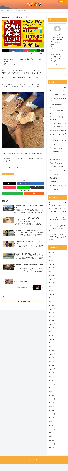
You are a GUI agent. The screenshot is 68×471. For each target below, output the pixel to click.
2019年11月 (52, 433)
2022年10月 (52, 301)
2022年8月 (52, 309)
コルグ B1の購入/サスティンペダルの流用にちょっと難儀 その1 (57, 220)
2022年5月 (52, 320)
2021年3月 (52, 373)
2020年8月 (52, 399)
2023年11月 (52, 260)
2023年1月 (52, 290)
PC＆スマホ (58, 182)
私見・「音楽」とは (58, 163)
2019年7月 (52, 448)
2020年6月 (52, 406)
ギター (57, 87)
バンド (57, 155)
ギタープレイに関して (58, 148)
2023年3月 (52, 283)
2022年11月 (52, 298)
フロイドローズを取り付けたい (58, 100)
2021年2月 (52, 376)
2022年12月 (52, 294)
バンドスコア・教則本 (58, 167)
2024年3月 (52, 253)
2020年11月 (52, 388)
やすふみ (57, 35)
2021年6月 (52, 361)
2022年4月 (52, 324)
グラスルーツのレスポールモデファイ (58, 118)
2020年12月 (52, 384)
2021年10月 (52, 346)
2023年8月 (52, 268)
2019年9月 (52, 440)
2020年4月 (52, 414)
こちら (54, 61)
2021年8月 (52, 354)
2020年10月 (52, 391)
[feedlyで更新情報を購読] (12, 193)
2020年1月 (52, 425)
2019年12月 (52, 429)
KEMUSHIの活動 (58, 159)
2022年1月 (52, 335)
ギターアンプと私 (57, 144)
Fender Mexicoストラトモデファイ (58, 106)
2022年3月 (52, 328)
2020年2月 (52, 421)
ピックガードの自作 (58, 127)
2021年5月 (52, 365)
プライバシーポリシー (34, 459)
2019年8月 (52, 444)
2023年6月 (52, 275)
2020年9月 (52, 395)
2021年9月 (52, 350)
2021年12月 (52, 339)
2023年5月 (52, 279)
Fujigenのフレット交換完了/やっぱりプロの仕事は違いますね (57, 228)
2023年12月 (52, 256)
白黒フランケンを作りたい (58, 136)
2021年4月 (52, 369)
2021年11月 (52, 343)
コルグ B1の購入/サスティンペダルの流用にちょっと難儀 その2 (57, 211)
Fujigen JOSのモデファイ (58, 94)
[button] (40, 50)
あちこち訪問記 (58, 174)
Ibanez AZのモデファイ (58, 91)
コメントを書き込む (23, 301)
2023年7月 (52, 271)
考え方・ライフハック (58, 185)
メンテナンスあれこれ (58, 123)
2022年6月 (52, 316)
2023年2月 (52, 286)
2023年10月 (52, 264)
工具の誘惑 (58, 178)
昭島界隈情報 (10, 174)
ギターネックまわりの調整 (58, 131)
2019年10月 (52, 436)
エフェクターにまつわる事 (58, 141)
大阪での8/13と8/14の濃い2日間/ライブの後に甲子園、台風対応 (57, 237)
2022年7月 (52, 313)
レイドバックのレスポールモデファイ (58, 112)
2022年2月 (52, 331)
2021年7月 (52, 358)
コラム (5, 174)
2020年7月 (52, 403)
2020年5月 (52, 410)
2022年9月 (52, 305)
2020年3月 (52, 418)
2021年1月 (52, 380)
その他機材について (58, 152)
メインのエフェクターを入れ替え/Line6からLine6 (57, 204)
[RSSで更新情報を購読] (34, 193)
